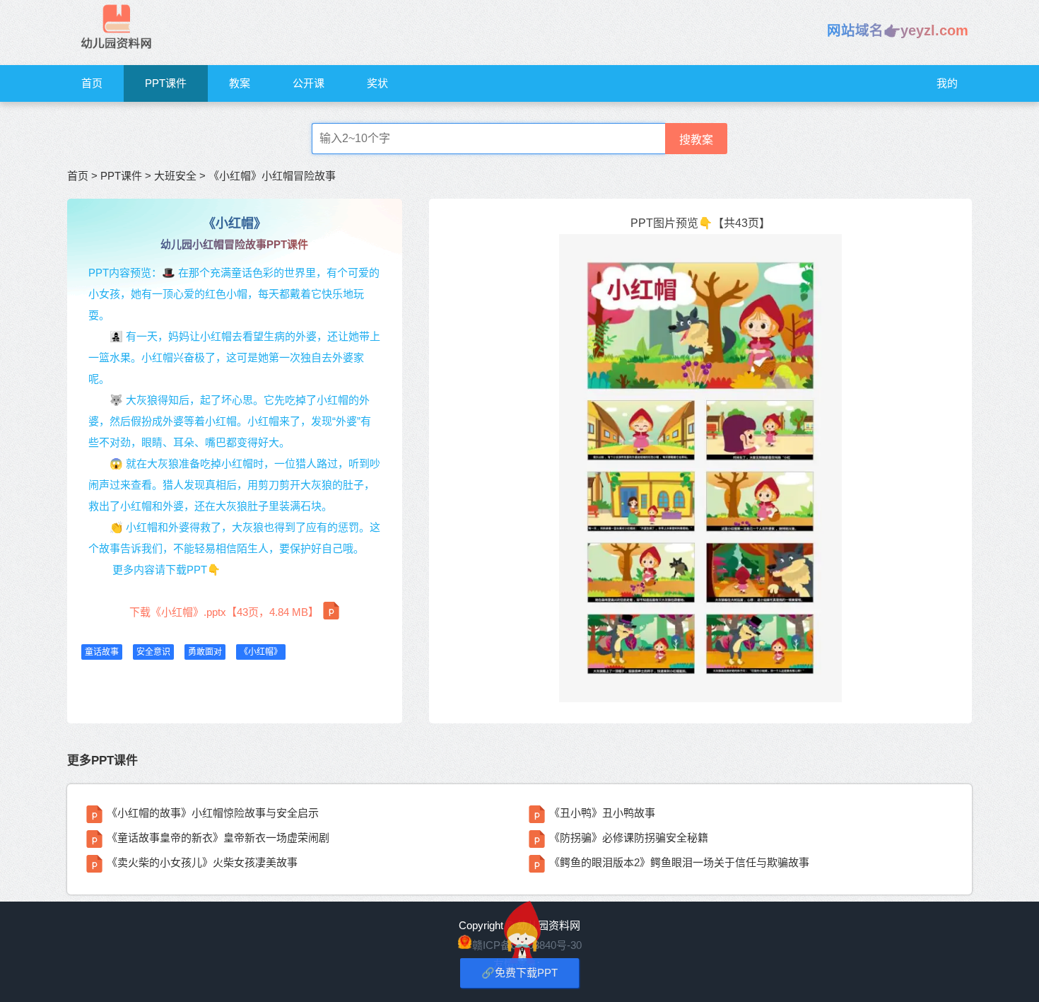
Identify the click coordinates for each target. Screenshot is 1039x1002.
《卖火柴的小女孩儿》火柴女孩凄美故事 (202, 862)
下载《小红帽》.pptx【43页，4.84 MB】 (224, 612)
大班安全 (175, 176)
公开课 (308, 83)
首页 (91, 83)
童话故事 (102, 652)
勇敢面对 (205, 652)
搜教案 (696, 140)
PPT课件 (166, 83)
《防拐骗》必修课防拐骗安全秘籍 (628, 838)
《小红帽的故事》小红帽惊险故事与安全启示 (213, 813)
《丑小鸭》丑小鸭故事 (602, 813)
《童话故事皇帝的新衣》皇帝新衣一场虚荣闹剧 (218, 838)
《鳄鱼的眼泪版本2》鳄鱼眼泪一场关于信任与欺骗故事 (679, 862)
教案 (239, 83)
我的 (947, 83)
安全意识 (153, 652)
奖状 (377, 83)
